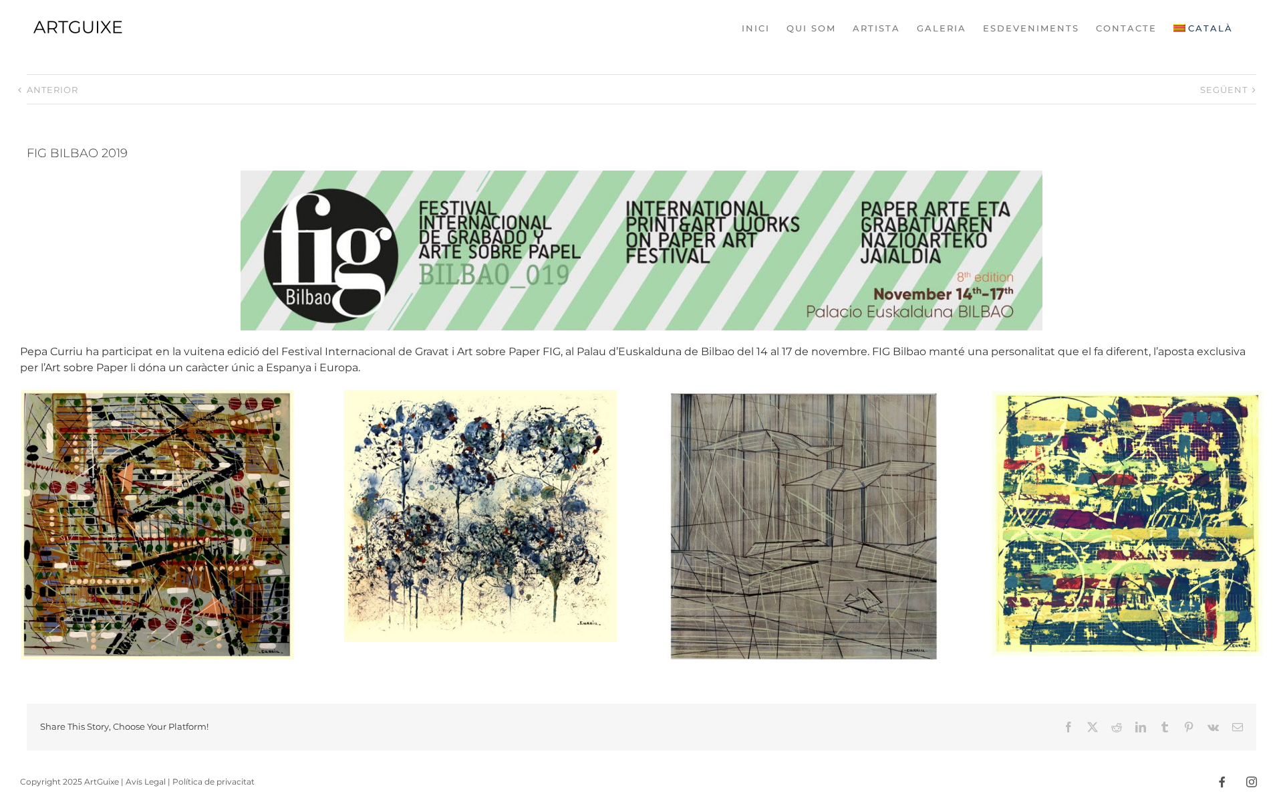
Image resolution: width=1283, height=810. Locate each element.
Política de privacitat (213, 782)
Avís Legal (146, 782)
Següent (1224, 89)
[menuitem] (1203, 28)
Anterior (52, 89)
